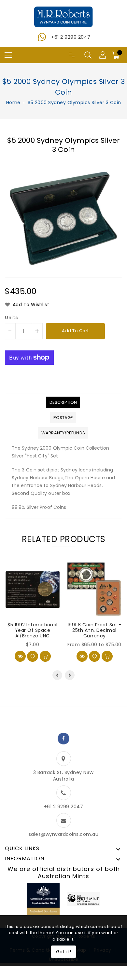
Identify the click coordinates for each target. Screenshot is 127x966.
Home (13, 102)
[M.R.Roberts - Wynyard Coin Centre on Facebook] (63, 738)
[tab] (63, 402)
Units (11, 317)
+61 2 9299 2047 (71, 37)
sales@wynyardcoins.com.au (64, 834)
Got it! (63, 951)
